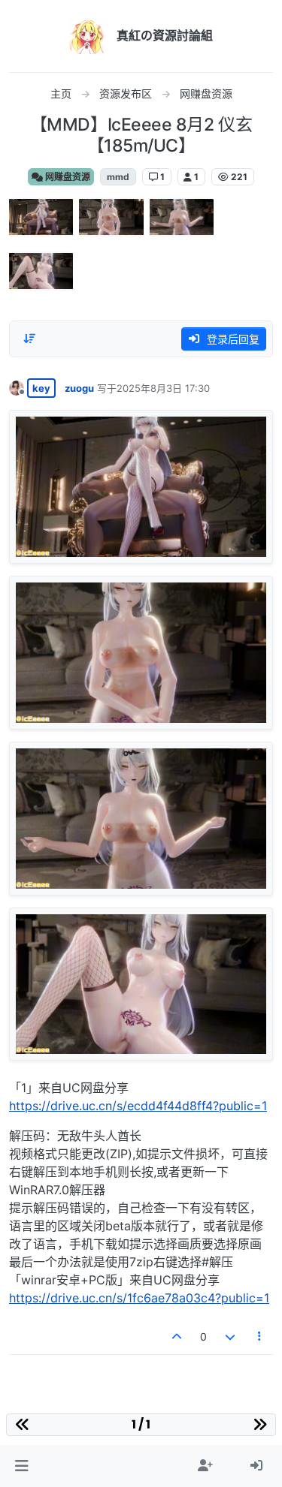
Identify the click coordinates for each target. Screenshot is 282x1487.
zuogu (79, 388)
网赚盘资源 (66, 176)
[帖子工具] (260, 1336)
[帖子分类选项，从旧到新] (29, 339)
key (41, 388)
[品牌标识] (87, 36)
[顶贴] (177, 1336)
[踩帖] (230, 1336)
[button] (21, 1466)
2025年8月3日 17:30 (163, 388)
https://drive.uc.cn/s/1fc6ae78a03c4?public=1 (139, 1297)
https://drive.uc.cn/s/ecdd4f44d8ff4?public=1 (138, 1105)
